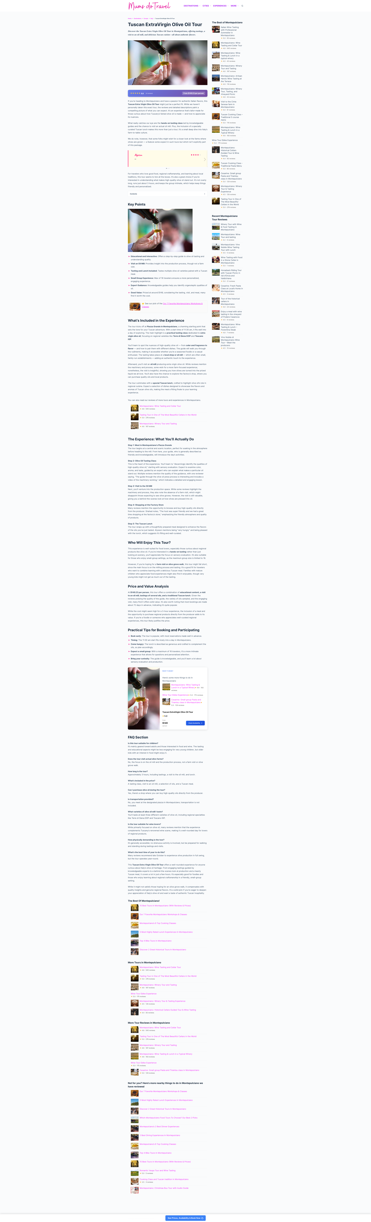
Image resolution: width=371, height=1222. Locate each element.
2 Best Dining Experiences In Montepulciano (160, 1135)
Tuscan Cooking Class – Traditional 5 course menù (232, 117)
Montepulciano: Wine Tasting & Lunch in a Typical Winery (166, 1054)
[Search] (242, 6)
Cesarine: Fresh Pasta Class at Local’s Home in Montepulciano (232, 288)
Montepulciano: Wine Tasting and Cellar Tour (160, 406)
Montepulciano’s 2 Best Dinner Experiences (159, 1126)
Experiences (219, 6)
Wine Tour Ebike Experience (175, 695)
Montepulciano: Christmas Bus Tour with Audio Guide (164, 1188)
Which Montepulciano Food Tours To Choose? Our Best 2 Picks (168, 1118)
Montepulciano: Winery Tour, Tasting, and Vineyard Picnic (231, 91)
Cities (206, 6)
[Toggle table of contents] (204, 193)
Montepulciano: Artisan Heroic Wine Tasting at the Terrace (231, 79)
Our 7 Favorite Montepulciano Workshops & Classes (163, 914)
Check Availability (194, 723)
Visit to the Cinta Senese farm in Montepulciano (228, 104)
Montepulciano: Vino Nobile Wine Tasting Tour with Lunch (230, 247)
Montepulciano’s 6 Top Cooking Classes (158, 923)
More (234, 6)
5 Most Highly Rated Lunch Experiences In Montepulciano (166, 932)
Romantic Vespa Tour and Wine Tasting (157, 1170)
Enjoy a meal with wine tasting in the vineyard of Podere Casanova (231, 314)
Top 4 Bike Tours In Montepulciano (155, 941)
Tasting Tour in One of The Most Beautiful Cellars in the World (168, 415)
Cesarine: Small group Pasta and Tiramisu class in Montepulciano (169, 1070)
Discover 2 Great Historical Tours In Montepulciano (163, 949)
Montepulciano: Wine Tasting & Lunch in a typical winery (230, 56)
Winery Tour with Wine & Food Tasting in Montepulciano (231, 227)
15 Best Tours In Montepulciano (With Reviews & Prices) (165, 905)
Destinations (191, 6)
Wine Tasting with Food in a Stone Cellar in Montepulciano (231, 260)
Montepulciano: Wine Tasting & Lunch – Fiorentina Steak (230, 327)
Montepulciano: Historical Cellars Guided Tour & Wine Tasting (168, 1010)
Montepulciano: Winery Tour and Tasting (158, 423)
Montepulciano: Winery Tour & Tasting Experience (162, 1001)
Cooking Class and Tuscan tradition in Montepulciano (164, 1179)
